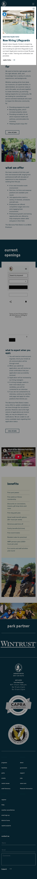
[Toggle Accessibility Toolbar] (4, 14)
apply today (7, 60)
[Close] (34, 8)
